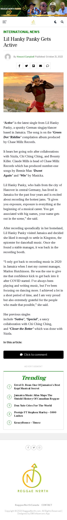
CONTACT (46, 505)
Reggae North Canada (27, 505)
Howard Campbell (25, 56)
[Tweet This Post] (26, 66)
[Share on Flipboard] (33, 66)
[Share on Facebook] (19, 66)
